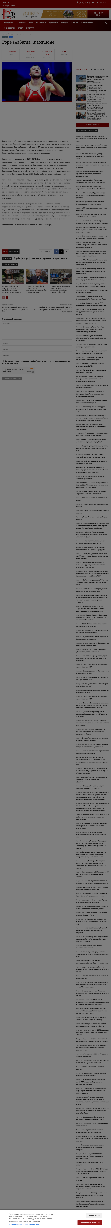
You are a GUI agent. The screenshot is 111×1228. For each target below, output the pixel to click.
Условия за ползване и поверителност (25, 1224)
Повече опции (94, 1215)
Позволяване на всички (90, 1223)
